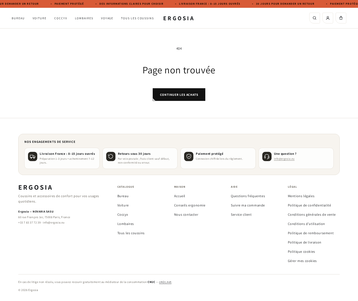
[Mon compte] (327, 18)
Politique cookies (301, 251)
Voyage (107, 18)
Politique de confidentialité (309, 205)
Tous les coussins (137, 18)
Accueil (179, 196)
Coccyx (60, 18)
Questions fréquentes (248, 196)
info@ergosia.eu (284, 158)
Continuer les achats (179, 95)
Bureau (18, 18)
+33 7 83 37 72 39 (29, 222)
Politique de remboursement (311, 233)
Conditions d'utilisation (306, 224)
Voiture (40, 18)
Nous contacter (186, 214)
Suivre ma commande (248, 205)
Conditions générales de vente (312, 214)
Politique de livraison (304, 242)
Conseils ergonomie (190, 205)
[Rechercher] (314, 18)
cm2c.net (165, 282)
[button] (341, 18)
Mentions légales (301, 196)
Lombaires (84, 18)
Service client (241, 214)
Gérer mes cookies (302, 261)
